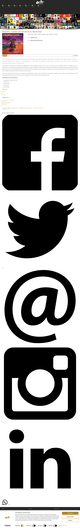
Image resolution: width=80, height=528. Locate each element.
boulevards (3, 94)
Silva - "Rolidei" (4, 104)
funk (2, 92)
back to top (5, 109)
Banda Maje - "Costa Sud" (5, 103)
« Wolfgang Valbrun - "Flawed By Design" (18, 108)
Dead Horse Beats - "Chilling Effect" (7, 102)
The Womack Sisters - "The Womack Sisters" (8, 100)
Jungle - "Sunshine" (4, 101)
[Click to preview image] (12, 43)
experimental (4, 91)
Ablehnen (70, 520)
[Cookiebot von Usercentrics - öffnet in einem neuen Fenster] (7, 526)
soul (2, 93)
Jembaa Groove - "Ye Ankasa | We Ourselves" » (35, 108)
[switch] (34, 526)
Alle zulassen (70, 513)
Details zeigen (62, 525)
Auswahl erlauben (70, 516)
